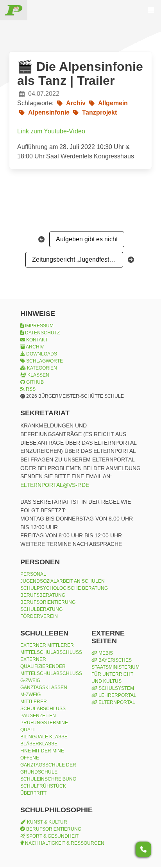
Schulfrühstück (43, 786)
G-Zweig (30, 680)
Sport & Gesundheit (52, 836)
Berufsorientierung (47, 602)
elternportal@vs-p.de (54, 485)
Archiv (34, 347)
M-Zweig (30, 694)
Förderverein (39, 616)
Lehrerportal (116, 695)
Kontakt (36, 340)
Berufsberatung (42, 595)
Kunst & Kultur (46, 822)
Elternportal (116, 702)
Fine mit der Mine (42, 751)
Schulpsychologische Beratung (64, 588)
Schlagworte (44, 361)
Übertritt (33, 793)
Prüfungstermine (44, 722)
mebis (105, 653)
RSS (30, 389)
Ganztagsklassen (43, 687)
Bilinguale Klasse (44, 737)
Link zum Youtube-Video (51, 131)
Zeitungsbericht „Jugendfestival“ (76, 259)
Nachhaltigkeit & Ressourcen (64, 843)
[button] (151, 10)
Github (34, 382)
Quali (27, 729)
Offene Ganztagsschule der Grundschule (48, 765)
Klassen (37, 375)
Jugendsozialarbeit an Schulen (62, 581)
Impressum (39, 325)
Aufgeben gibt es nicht (87, 239)
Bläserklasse (38, 744)
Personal (33, 574)
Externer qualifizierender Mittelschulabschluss (51, 666)
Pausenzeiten (38, 715)
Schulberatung (41, 609)
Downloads (41, 354)
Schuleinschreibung (48, 779)
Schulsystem (115, 688)
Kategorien (41, 368)
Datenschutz (42, 333)
